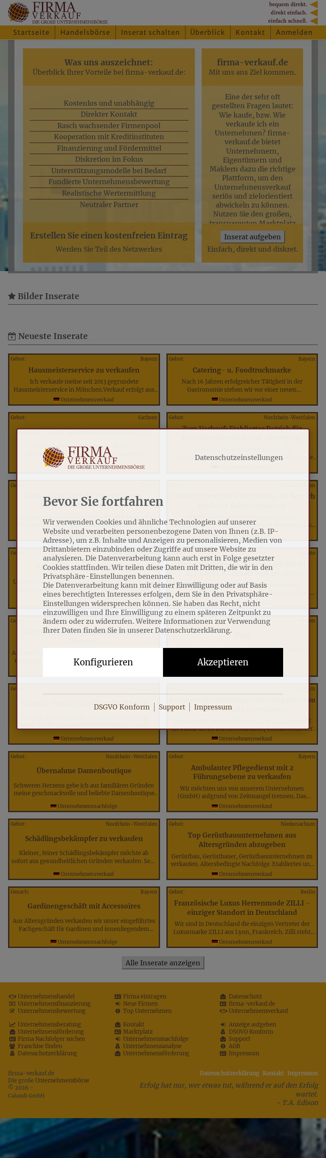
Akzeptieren (222, 662)
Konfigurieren (103, 662)
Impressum (213, 707)
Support (172, 707)
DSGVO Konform (122, 707)
